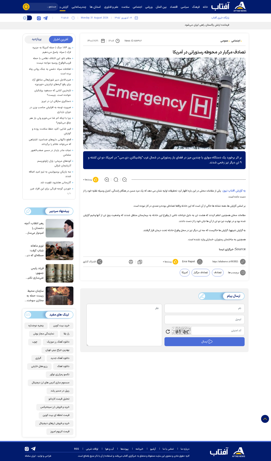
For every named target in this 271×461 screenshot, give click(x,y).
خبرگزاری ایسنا (226, 250)
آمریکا (185, 273)
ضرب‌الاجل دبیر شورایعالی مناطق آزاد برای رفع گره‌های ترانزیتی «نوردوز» (51, 82)
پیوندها (125, 449)
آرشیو (153, 449)
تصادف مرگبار (201, 273)
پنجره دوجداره (36, 326)
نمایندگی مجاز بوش (43, 334)
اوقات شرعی (92, 449)
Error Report (188, 261)
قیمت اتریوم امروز (59, 432)
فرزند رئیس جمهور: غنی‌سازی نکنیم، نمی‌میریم (35, 273)
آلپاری (38, 358)
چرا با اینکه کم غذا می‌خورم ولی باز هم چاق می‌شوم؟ (50, 120)
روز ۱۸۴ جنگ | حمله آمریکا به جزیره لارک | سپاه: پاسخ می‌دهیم (52, 50)
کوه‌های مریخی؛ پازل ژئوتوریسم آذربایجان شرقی (54, 163)
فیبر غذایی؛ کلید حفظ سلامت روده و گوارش (51, 131)
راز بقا (66, 334)
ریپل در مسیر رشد (60, 391)
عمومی (224, 41)
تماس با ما (168, 449)
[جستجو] (26, 6)
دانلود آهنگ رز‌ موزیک (58, 342)
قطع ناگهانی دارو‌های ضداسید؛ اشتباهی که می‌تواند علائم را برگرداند (50, 142)
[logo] (230, 6)
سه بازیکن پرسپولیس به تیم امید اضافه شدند (50, 174)
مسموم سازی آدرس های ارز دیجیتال (50, 383)
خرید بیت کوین (61, 326)
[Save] (139, 261)
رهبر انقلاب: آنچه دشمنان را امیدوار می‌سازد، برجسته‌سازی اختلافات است (34, 228)
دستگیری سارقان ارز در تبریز (56, 101)
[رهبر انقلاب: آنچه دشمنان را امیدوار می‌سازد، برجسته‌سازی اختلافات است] (58, 228)
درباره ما (185, 449)
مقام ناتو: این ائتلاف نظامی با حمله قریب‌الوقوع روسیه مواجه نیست (52, 60)
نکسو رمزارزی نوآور (59, 375)
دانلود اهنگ (63, 366)
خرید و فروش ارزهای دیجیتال (54, 423)
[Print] (130, 261)
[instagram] (39, 17)
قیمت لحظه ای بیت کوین (56, 415)
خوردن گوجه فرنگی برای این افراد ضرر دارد (50, 191)
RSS (76, 449)
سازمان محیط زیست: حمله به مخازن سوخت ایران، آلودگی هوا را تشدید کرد (34, 296)
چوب (34, 342)
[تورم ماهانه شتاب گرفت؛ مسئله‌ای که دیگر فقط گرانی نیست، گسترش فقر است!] (58, 250)
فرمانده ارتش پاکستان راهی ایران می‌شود (207, 25)
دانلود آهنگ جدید (60, 358)
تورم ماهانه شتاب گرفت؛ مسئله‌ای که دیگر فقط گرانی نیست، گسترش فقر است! (34, 251)
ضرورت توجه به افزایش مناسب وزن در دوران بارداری (50, 110)
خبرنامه (139, 449)
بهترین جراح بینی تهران (57, 350)
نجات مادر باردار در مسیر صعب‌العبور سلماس (51, 152)
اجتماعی (235, 41)
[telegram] (45, 17)
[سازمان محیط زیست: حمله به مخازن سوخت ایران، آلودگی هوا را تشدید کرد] (58, 295)
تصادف (218, 273)
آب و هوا (109, 449)
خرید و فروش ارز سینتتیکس (54, 407)
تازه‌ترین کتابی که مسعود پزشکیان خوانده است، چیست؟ (52, 93)
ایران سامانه (30, 456)
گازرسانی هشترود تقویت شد (55, 183)
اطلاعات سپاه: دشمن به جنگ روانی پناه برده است (50, 71)
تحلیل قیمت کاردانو (59, 399)
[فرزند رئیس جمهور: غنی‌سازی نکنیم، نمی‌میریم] (58, 273)
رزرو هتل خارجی (39, 366)
